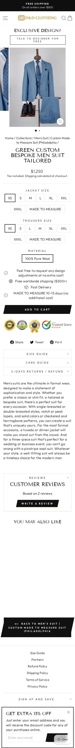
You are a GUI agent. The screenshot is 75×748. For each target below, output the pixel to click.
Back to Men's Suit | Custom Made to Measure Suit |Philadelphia (37, 627)
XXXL (18, 209)
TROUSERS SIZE (37, 220)
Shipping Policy (37, 673)
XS (10, 198)
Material (37, 250)
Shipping (30, 176)
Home (9, 138)
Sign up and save (36, 699)
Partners (37, 660)
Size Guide (37, 354)
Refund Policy (37, 666)
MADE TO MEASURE (45, 209)
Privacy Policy (38, 686)
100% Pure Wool (37, 258)
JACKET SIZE (37, 190)
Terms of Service (37, 680)
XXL (64, 198)
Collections (24, 138)
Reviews (37, 477)
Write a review (37, 503)
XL (51, 198)
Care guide (37, 362)
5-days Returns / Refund (37, 371)
